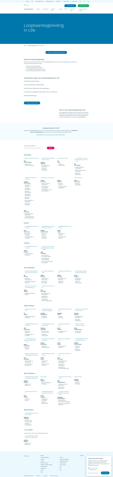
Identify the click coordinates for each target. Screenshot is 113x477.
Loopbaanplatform (70, 5)
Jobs (80, 1)
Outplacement (45, 9)
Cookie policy (45, 475)
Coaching (38, 9)
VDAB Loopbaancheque (39, 1)
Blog (32, 1)
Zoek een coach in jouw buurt (29, 145)
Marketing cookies (93, 469)
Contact (61, 457)
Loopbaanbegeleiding (28, 9)
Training (60, 9)
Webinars (66, 9)
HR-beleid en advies (44, 462)
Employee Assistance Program (46, 464)
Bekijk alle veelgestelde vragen (32, 103)
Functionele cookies (93, 468)
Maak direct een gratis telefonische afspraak (56, 52)
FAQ (88, 1)
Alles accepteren (105, 472)
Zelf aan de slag (66, 1)
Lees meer (96, 465)
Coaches (27, 1)
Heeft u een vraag (83, 5)
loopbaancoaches (67, 61)
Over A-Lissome (74, 1)
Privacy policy (38, 475)
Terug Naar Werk (44, 466)
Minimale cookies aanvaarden (93, 472)
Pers (84, 1)
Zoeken (50, 148)
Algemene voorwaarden (54, 475)
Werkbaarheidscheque (49, 1)
